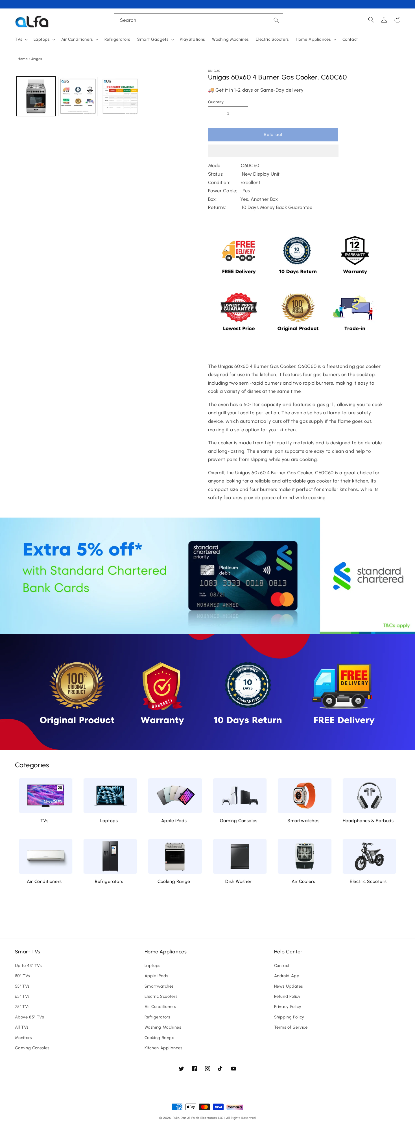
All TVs (22, 1027)
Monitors (23, 1037)
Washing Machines (163, 1027)
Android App (287, 975)
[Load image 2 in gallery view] (78, 96)
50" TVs (22, 975)
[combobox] (198, 20)
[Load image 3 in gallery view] (120, 96)
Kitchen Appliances (163, 1047)
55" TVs (22, 986)
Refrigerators (109, 881)
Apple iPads (174, 820)
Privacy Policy (288, 1006)
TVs (44, 820)
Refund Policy (287, 996)
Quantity (216, 102)
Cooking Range (174, 881)
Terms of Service (291, 1027)
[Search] (276, 20)
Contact (282, 965)
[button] (273, 151)
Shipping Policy (289, 1017)
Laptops (109, 820)
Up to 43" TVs (28, 965)
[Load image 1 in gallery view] (36, 96)
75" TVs (22, 1006)
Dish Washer (238, 881)
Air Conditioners (44, 881)
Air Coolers (303, 881)
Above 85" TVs (29, 1017)
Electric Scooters (368, 881)
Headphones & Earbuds (368, 820)
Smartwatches (303, 820)
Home (23, 59)
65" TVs (22, 996)
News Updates (288, 986)
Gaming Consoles (238, 820)
